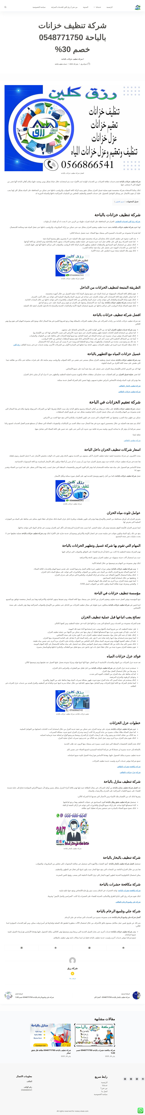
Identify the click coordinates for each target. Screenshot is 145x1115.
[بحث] (5, 7)
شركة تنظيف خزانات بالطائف (129, 391)
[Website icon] (72, 973)
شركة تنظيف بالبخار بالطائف (129, 386)
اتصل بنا (104, 1091)
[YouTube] (125, 1079)
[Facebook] (123, 948)
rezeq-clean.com (81, 1111)
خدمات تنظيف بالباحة (61, 64)
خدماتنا (98, 7)
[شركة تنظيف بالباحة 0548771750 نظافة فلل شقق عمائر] (50, 1035)
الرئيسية (109, 7)
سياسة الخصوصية (39, 7)
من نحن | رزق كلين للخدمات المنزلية (64, 7)
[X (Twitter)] (89, 948)
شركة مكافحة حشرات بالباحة (129, 890)
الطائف (29, 1081)
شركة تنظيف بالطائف (132, 440)
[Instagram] (131, 1079)
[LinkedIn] (22, 948)
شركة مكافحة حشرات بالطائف (128, 766)
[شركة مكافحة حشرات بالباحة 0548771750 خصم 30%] (94, 1035)
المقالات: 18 (72, 978)
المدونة (85, 7)
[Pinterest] (55, 948)
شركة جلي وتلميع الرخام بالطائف (128, 902)
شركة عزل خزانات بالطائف (130, 772)
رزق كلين (16, 345)
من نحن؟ (103, 1088)
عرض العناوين (119, 202)
